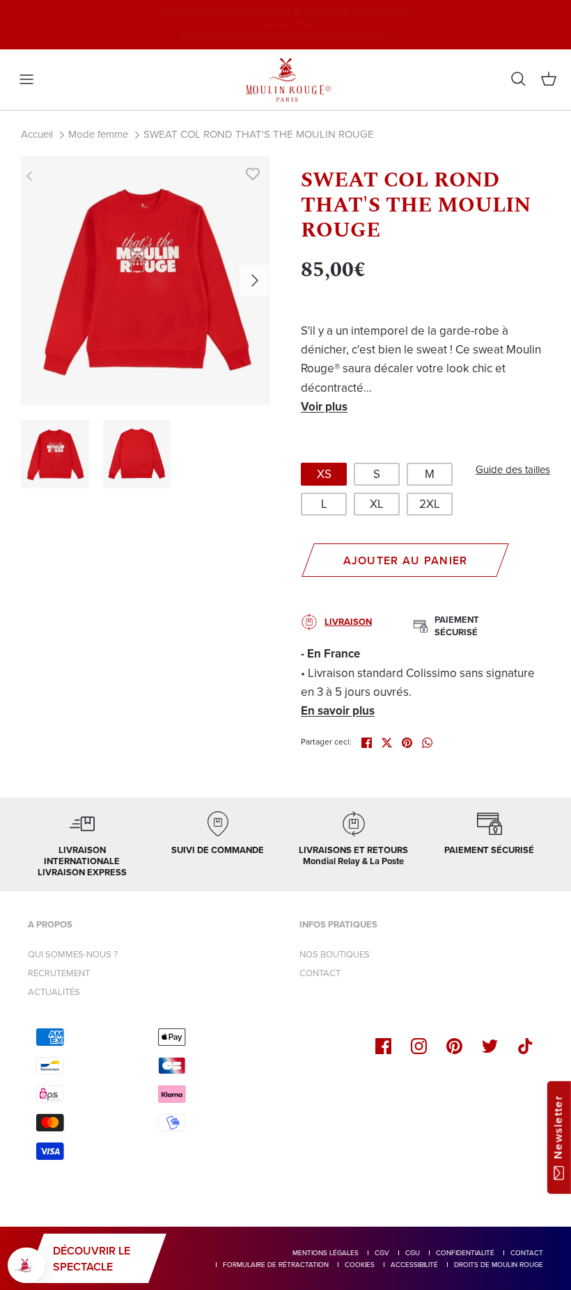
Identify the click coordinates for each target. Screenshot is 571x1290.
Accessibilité (414, 1264)
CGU (412, 1253)
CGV (382, 1253)
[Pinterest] (454, 1046)
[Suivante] (255, 280)
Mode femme (98, 134)
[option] (145, 280)
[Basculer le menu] (26, 79)
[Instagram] (419, 1046)
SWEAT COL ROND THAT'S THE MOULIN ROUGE (258, 134)
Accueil (37, 134)
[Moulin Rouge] (285, 80)
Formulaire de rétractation (276, 1264)
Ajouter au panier (405, 560)
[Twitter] (490, 1046)
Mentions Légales (325, 1253)
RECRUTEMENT (59, 973)
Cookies (360, 1264)
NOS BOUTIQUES (334, 954)
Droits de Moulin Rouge (498, 1264)
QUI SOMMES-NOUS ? (73, 954)
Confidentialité (465, 1253)
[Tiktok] (525, 1046)
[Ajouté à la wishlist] (253, 173)
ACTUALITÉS (54, 991)
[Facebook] (383, 1046)
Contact (526, 1253)
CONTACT (320, 973)
